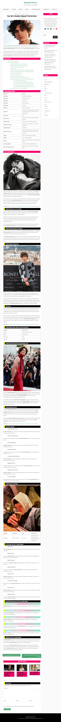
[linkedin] (51, 29)
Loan (45, 95)
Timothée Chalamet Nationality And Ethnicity (19, 65)
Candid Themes (40, 718)
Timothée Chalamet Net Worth (16, 73)
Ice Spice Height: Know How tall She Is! (12, 655)
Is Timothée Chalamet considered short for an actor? (24, 85)
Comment (6, 688)
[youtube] (56, 29)
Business (14, 9)
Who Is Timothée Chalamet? (13, 62)
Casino (45, 88)
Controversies (13, 68)
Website (30, 700)
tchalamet (24, 537)
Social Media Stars (47, 101)
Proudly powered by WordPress (24, 718)
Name (5, 700)
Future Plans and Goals (15, 74)
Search (55, 37)
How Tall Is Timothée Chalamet (9, 45)
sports (45, 104)
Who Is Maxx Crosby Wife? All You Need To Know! (32, 656)
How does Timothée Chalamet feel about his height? (24, 83)
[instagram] (53, 29)
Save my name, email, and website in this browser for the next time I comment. (19, 706)
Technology (46, 9)
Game (45, 90)
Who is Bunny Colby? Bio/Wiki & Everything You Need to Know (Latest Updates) (22, 423)
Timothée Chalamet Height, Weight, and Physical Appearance (22, 70)
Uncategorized (47, 110)
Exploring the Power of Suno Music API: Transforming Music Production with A (50, 68)
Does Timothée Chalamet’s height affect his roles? (23, 82)
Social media (5, 399)
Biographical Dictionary (30, 2)
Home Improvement (36, 9)
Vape (45, 113)
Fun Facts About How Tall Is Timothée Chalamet (20, 77)
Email (17, 700)
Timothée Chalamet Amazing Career (18, 67)
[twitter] (48, 29)
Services (46, 97)
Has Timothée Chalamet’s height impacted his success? (24, 86)
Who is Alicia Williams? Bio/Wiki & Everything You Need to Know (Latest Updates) (23, 324)
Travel (45, 108)
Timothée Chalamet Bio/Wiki (13, 60)
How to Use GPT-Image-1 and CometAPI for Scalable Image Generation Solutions (49, 56)
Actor (45, 77)
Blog (45, 86)
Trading (45, 106)
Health (27, 9)
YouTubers (46, 115)
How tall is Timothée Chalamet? (20, 80)
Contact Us (54, 9)
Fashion (20, 9)
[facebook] (45, 29)
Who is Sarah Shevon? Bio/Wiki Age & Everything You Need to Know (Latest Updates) (23, 206)
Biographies (6, 9)
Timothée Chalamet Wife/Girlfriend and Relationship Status (22, 71)
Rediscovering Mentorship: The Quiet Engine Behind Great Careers (50, 47)
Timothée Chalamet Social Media (17, 76)
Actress (45, 79)
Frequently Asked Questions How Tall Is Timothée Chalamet (22, 79)
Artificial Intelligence (48, 81)
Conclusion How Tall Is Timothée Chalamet (19, 88)
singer (45, 99)
